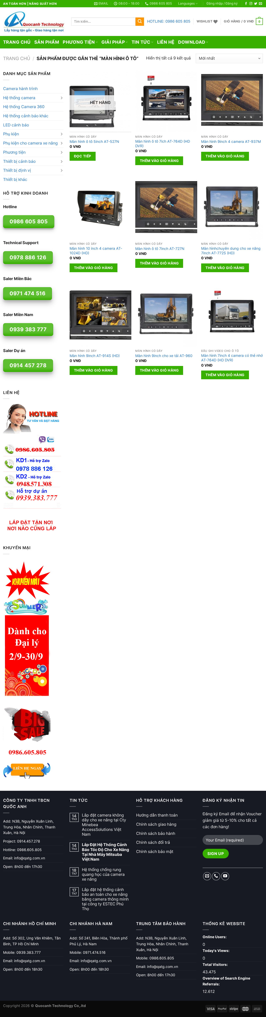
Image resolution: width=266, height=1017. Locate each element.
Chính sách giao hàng (156, 824)
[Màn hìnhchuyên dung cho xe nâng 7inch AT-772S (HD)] (232, 208)
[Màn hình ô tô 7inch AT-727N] (166, 208)
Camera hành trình (20, 88)
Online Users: (215, 937)
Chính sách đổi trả (153, 842)
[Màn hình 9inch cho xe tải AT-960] (166, 315)
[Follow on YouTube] (225, 876)
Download (191, 42)
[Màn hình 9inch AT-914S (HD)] (100, 315)
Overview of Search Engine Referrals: (226, 981)
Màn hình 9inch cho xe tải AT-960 (163, 355)
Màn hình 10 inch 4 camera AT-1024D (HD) (96, 250)
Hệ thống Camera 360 (23, 106)
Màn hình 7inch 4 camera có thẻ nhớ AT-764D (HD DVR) (232, 357)
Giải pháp (113, 42)
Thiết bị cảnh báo (19, 161)
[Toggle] (61, 98)
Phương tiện (79, 42)
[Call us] (216, 876)
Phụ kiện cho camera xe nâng (30, 143)
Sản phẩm (46, 42)
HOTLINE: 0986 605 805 (168, 21)
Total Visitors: (216, 964)
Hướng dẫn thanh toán (157, 815)
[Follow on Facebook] (246, 3)
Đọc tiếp (82, 156)
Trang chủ (17, 42)
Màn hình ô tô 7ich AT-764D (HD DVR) (162, 143)
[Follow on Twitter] (255, 3)
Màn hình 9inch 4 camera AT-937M (231, 141)
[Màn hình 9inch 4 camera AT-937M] (232, 101)
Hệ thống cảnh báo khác (25, 115)
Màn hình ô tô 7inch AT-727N (159, 248)
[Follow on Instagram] (250, 3)
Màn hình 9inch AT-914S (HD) (95, 355)
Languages (186, 3)
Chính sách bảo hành (155, 833)
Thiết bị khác (15, 179)
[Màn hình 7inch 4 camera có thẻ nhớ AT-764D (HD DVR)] (232, 315)
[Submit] (139, 21)
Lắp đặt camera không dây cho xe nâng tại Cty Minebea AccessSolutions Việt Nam (104, 825)
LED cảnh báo (16, 124)
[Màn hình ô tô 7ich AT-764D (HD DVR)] (166, 101)
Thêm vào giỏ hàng (159, 161)
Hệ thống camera (19, 97)
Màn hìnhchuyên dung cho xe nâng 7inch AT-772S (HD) (231, 250)
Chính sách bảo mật (154, 851)
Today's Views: (216, 950)
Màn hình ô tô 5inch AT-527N (94, 141)
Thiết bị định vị (17, 170)
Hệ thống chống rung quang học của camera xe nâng (103, 874)
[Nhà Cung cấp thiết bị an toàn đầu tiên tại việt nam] (34, 21)
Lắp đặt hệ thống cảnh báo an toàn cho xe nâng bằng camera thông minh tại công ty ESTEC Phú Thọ (105, 899)
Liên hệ (166, 42)
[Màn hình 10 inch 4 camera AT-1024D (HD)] (100, 208)
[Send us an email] (260, 3)
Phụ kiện (11, 133)
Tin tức (141, 42)
